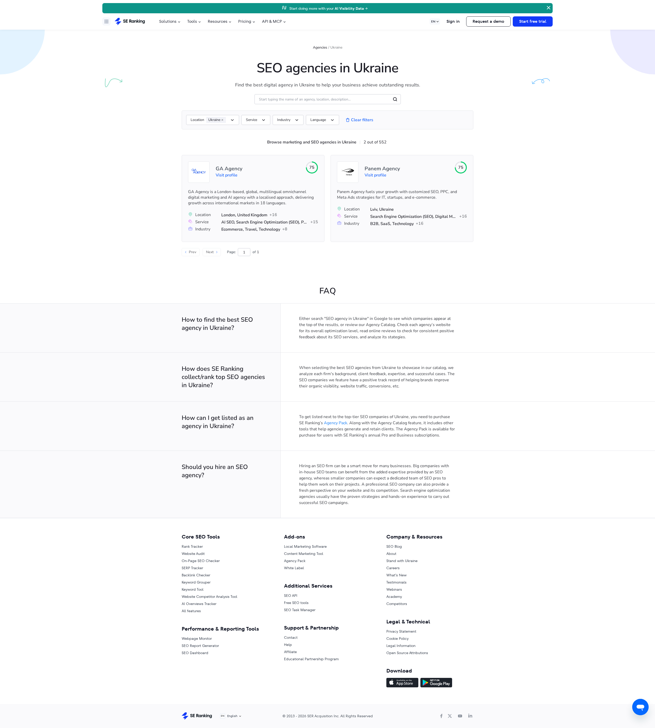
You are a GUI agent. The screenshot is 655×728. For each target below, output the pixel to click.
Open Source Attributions (407, 652)
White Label (294, 567)
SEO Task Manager (299, 609)
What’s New (396, 575)
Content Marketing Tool (303, 553)
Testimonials (396, 582)
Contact (291, 637)
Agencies (320, 47)
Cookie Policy (397, 638)
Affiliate (290, 651)
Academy (394, 596)
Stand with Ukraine (402, 560)
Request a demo (488, 21)
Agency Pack (335, 423)
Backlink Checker (196, 575)
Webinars (394, 589)
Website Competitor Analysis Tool (209, 596)
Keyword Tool (192, 589)
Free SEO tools (296, 602)
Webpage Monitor (197, 638)
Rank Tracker (192, 546)
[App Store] (402, 683)
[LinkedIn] (470, 716)
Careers (393, 567)
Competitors (396, 603)
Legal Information (401, 645)
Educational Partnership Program (311, 659)
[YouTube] (460, 716)
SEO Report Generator (200, 645)
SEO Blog (394, 546)
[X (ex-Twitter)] (450, 716)
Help (288, 644)
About (391, 553)
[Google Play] (436, 683)
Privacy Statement (401, 631)
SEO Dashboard (195, 652)
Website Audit (193, 553)
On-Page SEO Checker (201, 560)
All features (191, 610)
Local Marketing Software (305, 546)
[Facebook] (441, 716)
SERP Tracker (192, 567)
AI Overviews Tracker (199, 603)
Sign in (453, 21)
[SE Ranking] (130, 21)
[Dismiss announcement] (548, 7)
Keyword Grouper (196, 582)
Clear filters (362, 120)
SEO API (290, 595)
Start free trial (532, 21)
